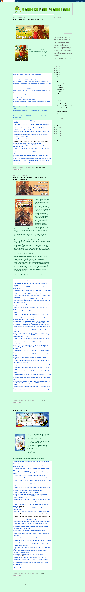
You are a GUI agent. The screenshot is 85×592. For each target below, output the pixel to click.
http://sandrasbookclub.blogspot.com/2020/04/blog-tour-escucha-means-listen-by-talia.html (30, 90)
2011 (57, 138)
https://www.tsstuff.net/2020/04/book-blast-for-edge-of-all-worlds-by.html (30, 333)
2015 (57, 129)
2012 (57, 135)
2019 (57, 120)
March (59, 113)
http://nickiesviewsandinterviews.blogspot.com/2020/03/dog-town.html (29, 475)
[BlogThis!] (15, 169)
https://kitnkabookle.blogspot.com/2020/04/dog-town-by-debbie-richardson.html (31, 521)
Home (32, 581)
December (59, 83)
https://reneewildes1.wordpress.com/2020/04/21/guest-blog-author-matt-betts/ (31, 381)
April (58, 100)
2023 (57, 74)
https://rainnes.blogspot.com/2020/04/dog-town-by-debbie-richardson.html (30, 494)
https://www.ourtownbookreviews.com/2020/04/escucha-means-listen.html (27, 74)
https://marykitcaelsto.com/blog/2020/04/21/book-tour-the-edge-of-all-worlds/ (31, 321)
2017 (57, 125)
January (59, 118)
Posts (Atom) (22, 584)
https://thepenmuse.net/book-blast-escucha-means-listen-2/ (27, 143)
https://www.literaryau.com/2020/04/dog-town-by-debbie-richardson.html (30, 557)
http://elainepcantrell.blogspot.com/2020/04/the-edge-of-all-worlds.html (29, 299)
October (59, 87)
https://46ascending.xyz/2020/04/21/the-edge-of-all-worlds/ (27, 293)
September (60, 89)
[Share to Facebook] (18, 169)
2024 (57, 72)
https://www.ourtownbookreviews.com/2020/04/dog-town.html (27, 490)
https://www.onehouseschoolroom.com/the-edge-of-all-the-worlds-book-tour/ (31, 389)
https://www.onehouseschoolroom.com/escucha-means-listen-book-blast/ (30, 141)
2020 (57, 81)
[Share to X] (16, 169)
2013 (57, 133)
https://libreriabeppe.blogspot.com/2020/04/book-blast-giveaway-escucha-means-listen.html (30, 119)
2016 (57, 127)
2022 (57, 77)
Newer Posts (16, 581)
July (58, 93)
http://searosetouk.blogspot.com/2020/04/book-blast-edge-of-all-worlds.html (31, 324)
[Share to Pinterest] (20, 169)
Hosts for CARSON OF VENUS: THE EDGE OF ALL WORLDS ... (64, 107)
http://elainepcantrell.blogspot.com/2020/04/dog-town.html (26, 492)
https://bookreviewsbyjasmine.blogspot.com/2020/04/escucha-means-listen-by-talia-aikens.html (31, 94)
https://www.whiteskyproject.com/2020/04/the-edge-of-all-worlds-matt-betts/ (31, 345)
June (58, 96)
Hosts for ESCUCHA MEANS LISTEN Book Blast (29, 20)
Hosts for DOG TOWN (20, 410)
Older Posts (49, 581)
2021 (57, 79)
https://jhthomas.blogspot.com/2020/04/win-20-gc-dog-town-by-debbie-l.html (31, 511)
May (58, 98)
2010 (57, 140)
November (59, 85)
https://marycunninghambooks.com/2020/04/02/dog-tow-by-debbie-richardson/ (31, 499)
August (59, 91)
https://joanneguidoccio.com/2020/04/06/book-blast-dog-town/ (27, 519)
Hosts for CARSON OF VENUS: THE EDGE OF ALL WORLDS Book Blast (30, 178)
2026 (57, 68)
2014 (57, 131)
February (59, 116)
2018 (57, 123)
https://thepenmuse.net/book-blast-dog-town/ (23, 518)
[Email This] (13, 169)
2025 (57, 70)
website (63, 58)
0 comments (42, 167)
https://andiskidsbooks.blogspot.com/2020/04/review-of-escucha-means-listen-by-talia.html (30, 86)
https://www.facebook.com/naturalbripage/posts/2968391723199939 (29, 323)
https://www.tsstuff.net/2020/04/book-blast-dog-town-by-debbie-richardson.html (31, 516)
